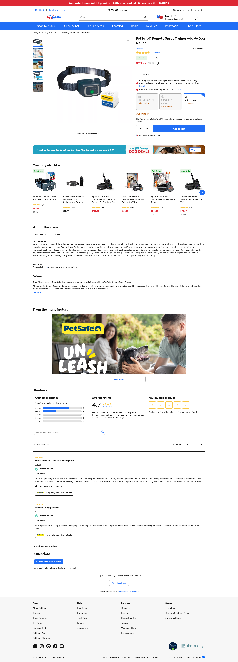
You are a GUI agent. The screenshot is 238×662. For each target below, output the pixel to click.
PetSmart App (39, 633)
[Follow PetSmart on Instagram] (42, 646)
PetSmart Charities (41, 638)
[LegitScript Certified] (173, 646)
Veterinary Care (128, 628)
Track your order (57, 10)
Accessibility (82, 628)
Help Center (82, 608)
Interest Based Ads (142, 657)
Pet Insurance (127, 633)
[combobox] (113, 17)
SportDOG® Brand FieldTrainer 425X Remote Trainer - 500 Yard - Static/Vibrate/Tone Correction (133, 199)
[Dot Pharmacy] (192, 646)
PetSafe (139, 48)
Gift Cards (37, 623)
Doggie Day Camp (129, 618)
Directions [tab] (55, 234)
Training (125, 623)
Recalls (104, 657)
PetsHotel (125, 613)
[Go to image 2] (38, 53)
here (46, 267)
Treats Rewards (40, 618)
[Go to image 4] (38, 75)
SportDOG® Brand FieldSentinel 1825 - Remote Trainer (163, 199)
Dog (36, 32)
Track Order (82, 618)
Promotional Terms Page (129, 591)
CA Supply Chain (158, 657)
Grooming (125, 608)
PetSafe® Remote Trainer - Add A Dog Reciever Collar (45, 198)
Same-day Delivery (174, 618)
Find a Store (170, 608)
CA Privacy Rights (175, 657)
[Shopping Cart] (199, 18)
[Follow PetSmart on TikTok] (55, 646)
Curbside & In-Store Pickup (177, 613)
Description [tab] (40, 234)
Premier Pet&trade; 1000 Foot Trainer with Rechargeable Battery (74, 199)
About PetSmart (40, 608)
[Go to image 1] (38, 41)
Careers (36, 613)
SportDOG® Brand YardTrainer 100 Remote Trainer (191, 199)
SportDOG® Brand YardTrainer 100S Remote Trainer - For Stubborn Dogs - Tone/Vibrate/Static (104, 199)
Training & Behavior (50, 32)
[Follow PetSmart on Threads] (48, 646)
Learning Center (40, 628)
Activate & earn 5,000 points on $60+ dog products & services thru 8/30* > (119, 3)
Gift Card (39, 10)
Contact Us (82, 613)
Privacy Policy (127, 657)
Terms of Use (114, 657)
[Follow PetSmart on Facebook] (35, 646)
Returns (80, 623)
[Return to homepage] (54, 17)
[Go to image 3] (38, 64)
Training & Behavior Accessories (76, 32)
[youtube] (62, 646)
